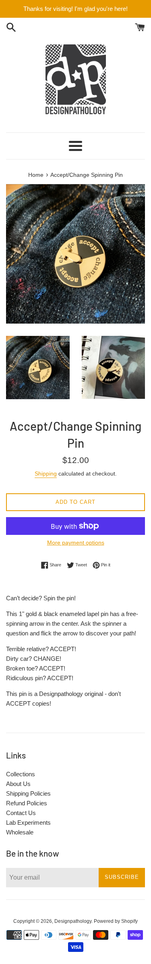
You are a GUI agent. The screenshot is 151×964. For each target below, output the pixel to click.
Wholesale (19, 832)
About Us (18, 783)
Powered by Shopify (116, 921)
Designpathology (72, 921)
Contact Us (21, 812)
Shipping (46, 473)
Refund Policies (26, 803)
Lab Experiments (28, 822)
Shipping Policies (28, 793)
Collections (20, 774)
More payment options (75, 542)
